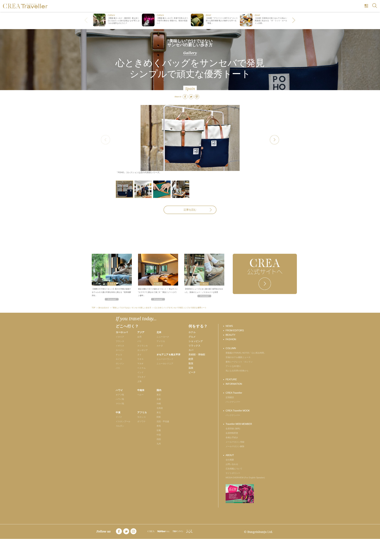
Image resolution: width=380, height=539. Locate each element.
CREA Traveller (234, 393)
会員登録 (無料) (233, 428)
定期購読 (230, 397)
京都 (159, 399)
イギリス (120, 345)
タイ (139, 354)
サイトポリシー (233, 473)
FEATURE (231, 379)
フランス (120, 341)
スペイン (120, 350)
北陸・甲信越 (163, 421)
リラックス (194, 345)
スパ (191, 350)
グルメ (192, 336)
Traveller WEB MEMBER (239, 424)
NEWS (229, 326)
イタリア (120, 337)
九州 (159, 443)
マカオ (140, 363)
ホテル (192, 332)
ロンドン (120, 363)
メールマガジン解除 (235, 446)
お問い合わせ (232, 464)
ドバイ (119, 417)
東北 (159, 412)
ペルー (140, 394)
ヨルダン (120, 426)
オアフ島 (120, 394)
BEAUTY (230, 335)
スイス (119, 359)
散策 (191, 363)
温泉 (191, 368)
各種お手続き (232, 437)
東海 (159, 426)
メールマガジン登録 (235, 442)
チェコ (119, 354)
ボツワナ (141, 421)
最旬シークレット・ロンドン (239, 362)
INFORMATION (234, 384)
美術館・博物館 (197, 354)
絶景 (191, 359)
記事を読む (190, 209)
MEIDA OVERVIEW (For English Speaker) (245, 477)
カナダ (160, 345)
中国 (159, 435)
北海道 (160, 408)
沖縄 (159, 403)
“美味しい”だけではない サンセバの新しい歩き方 (190, 42)
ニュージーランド (165, 359)
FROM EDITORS (235, 330)
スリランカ (142, 345)
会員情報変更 (232, 433)
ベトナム (141, 368)
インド (140, 372)
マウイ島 (120, 403)
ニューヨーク (163, 337)
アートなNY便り (233, 366)
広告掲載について (234, 468)
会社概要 (230, 460)
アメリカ (161, 341)
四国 (159, 439)
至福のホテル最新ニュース (238, 357)
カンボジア (142, 350)
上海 (139, 381)
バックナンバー (233, 402)
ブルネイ (141, 377)
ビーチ (192, 372)
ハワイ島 (120, 399)
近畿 (159, 430)
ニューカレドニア (165, 363)
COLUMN (231, 348)
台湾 (139, 337)
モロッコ (141, 417)
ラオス (140, 359)
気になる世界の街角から (237, 370)
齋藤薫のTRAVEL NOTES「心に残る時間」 (246, 353)
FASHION (231, 339)
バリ (139, 341)
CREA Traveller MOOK (238, 410)
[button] (293, 20)
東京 (159, 394)
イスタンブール (123, 421)
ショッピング (196, 341)
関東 (159, 417)
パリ (118, 368)
